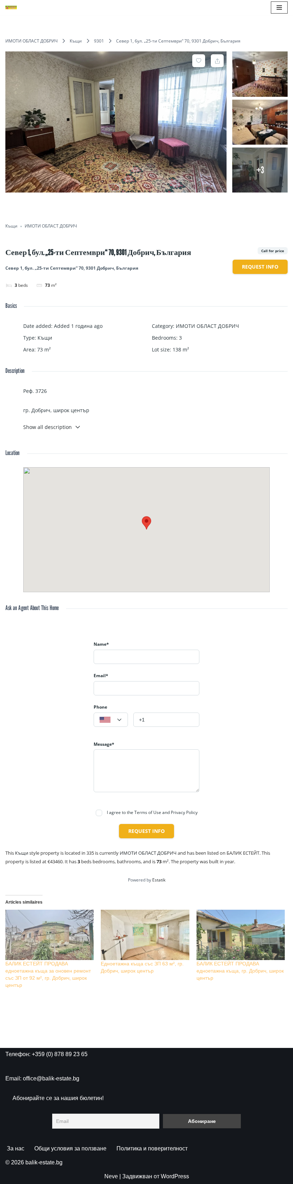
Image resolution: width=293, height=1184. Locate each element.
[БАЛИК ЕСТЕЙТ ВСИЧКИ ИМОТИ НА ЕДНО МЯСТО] (11, 7)
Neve (111, 1176)
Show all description (47, 427)
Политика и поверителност (152, 1148)
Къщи (76, 41)
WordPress (175, 1176)
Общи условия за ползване (70, 1148)
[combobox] (111, 720)
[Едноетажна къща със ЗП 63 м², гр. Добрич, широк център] (145, 935)
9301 (99, 41)
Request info (260, 266)
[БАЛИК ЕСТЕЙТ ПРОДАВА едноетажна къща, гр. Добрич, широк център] (241, 935)
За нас (15, 1148)
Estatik (158, 880)
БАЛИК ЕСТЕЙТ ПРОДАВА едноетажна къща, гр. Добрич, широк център (240, 971)
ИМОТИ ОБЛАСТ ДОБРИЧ (31, 41)
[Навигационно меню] (279, 7)
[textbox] (111, 720)
